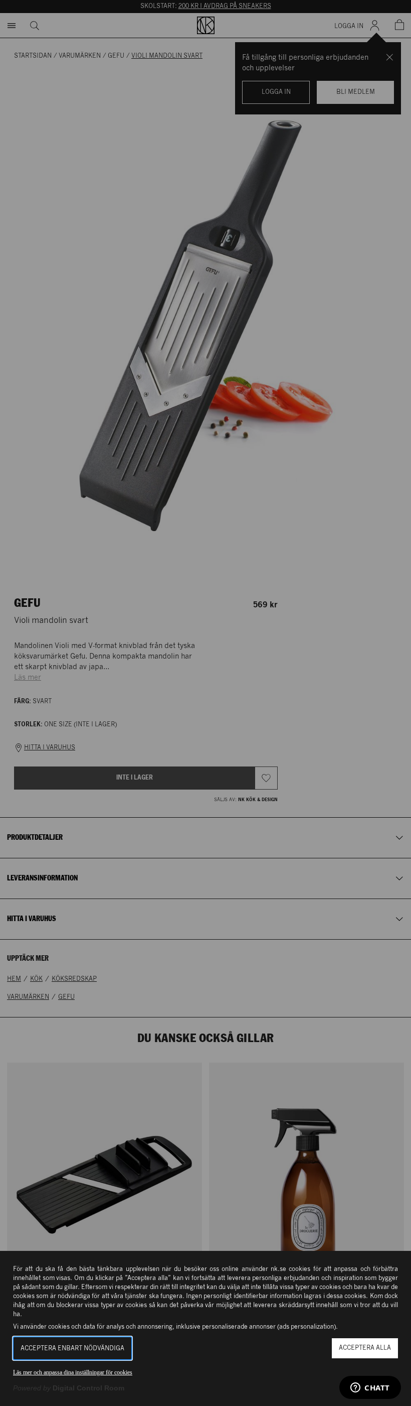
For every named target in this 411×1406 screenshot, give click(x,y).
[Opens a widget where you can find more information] (370, 1388)
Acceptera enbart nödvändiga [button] (72, 1348)
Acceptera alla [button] (365, 1348)
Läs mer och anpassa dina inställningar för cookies (72, 1372)
